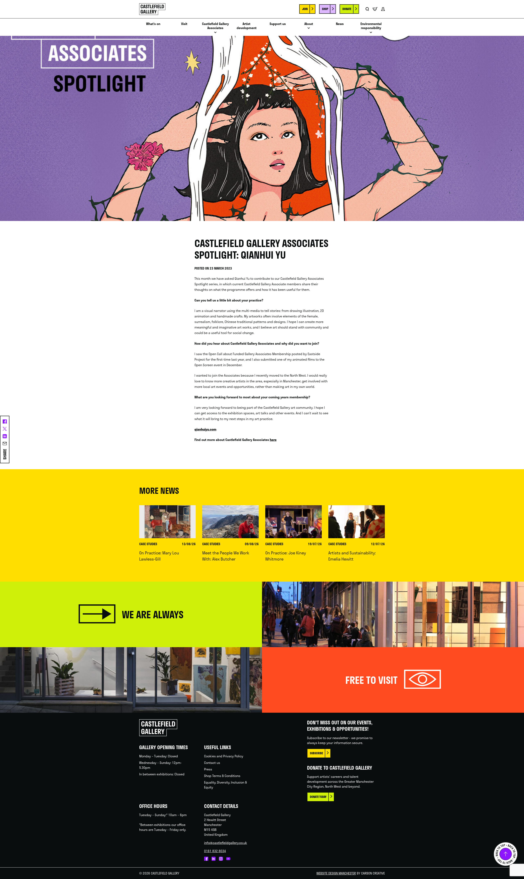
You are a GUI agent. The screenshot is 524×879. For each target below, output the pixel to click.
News (340, 24)
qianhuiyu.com (205, 429)
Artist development (246, 26)
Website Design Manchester (336, 873)
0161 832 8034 (215, 850)
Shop (325, 9)
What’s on (153, 24)
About (308, 24)
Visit (184, 24)
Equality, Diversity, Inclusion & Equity (225, 785)
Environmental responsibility (371, 26)
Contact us (212, 762)
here (273, 439)
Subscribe (316, 753)
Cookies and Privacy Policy (223, 756)
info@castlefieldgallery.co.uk (225, 842)
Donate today (318, 797)
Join (305, 9)
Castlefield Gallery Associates (215, 26)
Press (208, 769)
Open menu (215, 33)
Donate (346, 9)
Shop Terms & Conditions (222, 775)
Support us (278, 24)
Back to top (505, 854)
